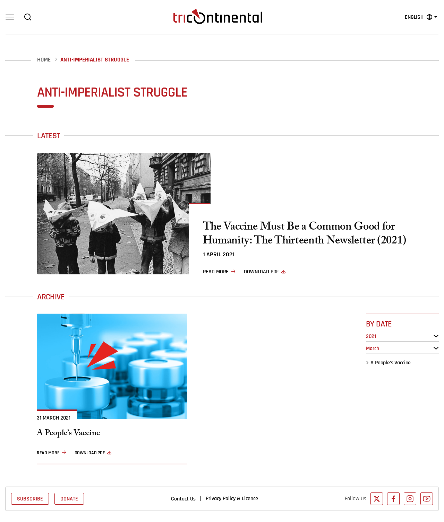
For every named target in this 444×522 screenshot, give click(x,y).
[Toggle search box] (27, 17)
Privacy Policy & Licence (232, 498)
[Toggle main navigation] (9, 17)
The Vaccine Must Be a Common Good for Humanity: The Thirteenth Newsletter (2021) (305, 235)
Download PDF (261, 271)
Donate (69, 498)
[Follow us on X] (376, 498)
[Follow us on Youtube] (426, 498)
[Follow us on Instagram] (410, 498)
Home (44, 60)
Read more (216, 271)
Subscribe (30, 498)
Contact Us (183, 498)
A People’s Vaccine (390, 362)
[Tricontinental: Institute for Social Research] (217, 16)
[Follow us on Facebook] (393, 498)
